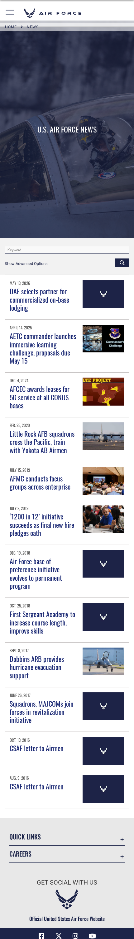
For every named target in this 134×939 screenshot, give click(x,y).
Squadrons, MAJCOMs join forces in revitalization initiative (42, 712)
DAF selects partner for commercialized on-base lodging (39, 299)
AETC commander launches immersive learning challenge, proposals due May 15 (43, 348)
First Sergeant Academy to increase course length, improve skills (42, 622)
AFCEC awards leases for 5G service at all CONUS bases (39, 397)
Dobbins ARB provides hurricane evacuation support (37, 667)
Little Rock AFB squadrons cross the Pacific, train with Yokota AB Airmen (42, 442)
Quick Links (25, 836)
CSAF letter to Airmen (37, 748)
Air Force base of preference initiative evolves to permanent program (36, 573)
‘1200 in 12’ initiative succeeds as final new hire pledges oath (42, 524)
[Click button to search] (122, 262)
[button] (10, 13)
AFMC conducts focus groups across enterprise (40, 482)
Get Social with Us (67, 882)
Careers (20, 853)
